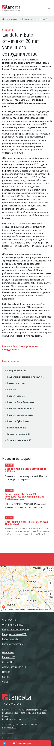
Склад (5, 681)
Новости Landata (16, 396)
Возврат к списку (10, 361)
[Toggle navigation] (49, 8)
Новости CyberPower (18, 421)
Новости (11, 389)
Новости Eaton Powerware (20, 402)
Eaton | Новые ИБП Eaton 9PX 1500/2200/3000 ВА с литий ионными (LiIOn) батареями (24, 497)
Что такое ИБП (9, 619)
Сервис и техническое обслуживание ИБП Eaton (25, 470)
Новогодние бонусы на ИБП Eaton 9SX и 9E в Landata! (26, 523)
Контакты (7, 676)
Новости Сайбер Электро (20, 415)
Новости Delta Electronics (20, 408)
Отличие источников (12, 624)
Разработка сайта (10, 738)
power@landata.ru (29, 719)
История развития (16, 370)
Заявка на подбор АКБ (18, 434)
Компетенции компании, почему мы (25, 377)
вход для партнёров (10, 733)
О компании (12, 19)
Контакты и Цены (16, 383)
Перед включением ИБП (14, 634)
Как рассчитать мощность (15, 629)
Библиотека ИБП (10, 639)
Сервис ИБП (8, 662)
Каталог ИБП (8, 657)
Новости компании (28, 19)
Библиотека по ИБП (17, 427)
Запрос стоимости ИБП (19, 440)
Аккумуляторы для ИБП (14, 666)
